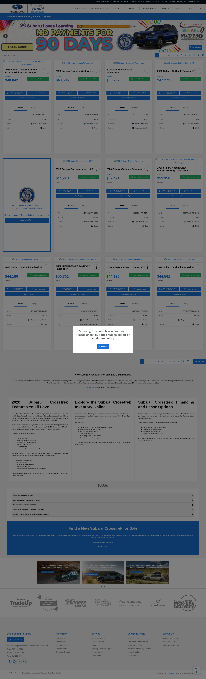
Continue (103, 346)
